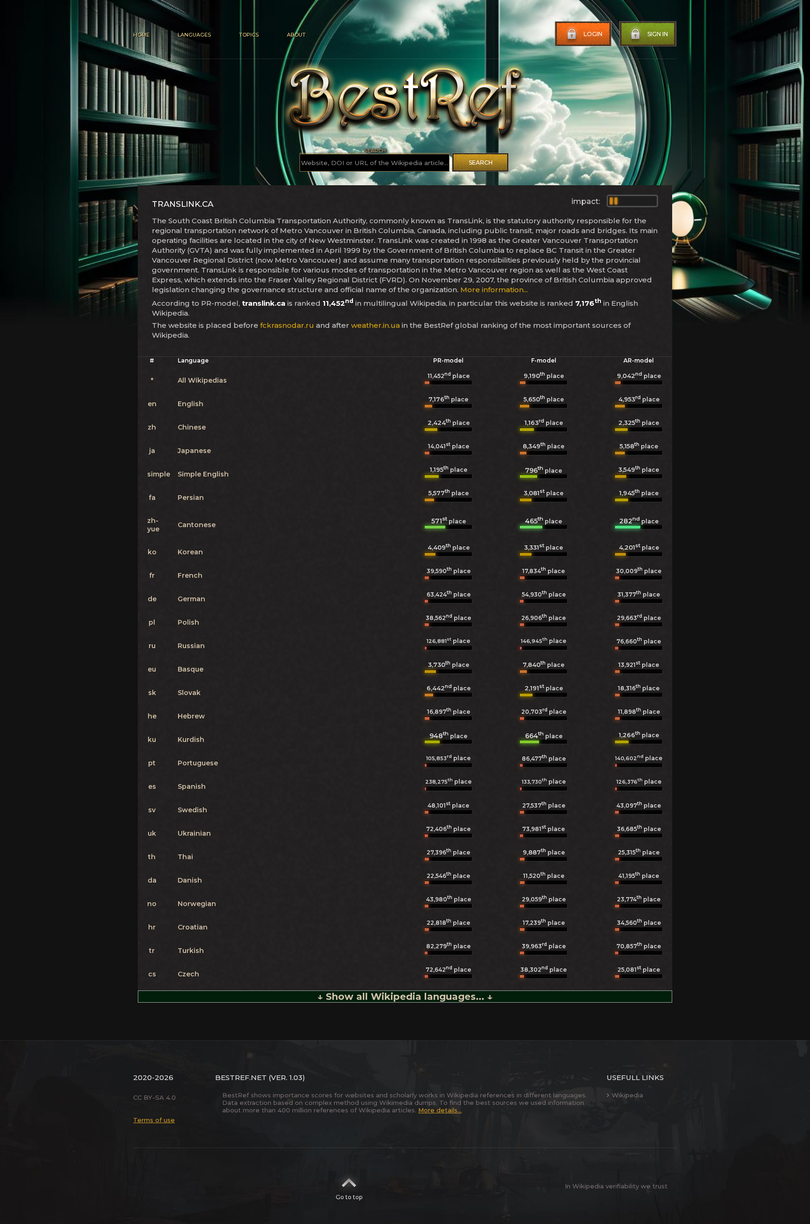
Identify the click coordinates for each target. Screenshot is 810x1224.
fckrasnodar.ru (287, 325)
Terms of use (154, 1120)
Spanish (192, 786)
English (190, 404)
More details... (440, 1110)
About (296, 34)
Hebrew (191, 716)
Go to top (349, 1197)
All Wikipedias (202, 380)
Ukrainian (194, 833)
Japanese (194, 450)
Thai (185, 857)
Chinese (192, 427)
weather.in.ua (375, 325)
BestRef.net (241, 1077)
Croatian (193, 927)
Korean (190, 552)
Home (141, 34)
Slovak (189, 692)
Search (481, 162)
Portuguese (198, 763)
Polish (188, 622)
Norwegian (197, 903)
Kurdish (191, 739)
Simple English (203, 474)
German (191, 599)
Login (593, 34)
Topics (249, 34)
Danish (190, 880)
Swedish (192, 810)
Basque (190, 669)
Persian (191, 497)
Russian (191, 646)
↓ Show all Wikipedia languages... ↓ (405, 996)
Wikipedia (627, 1095)
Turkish (191, 950)
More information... (494, 289)
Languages (194, 34)
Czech (188, 974)
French (190, 575)
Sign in (657, 34)
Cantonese (197, 525)
